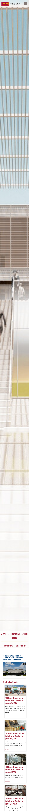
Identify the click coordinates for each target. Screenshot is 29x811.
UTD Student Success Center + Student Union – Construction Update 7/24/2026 (14, 736)
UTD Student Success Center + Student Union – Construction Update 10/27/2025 (14, 801)
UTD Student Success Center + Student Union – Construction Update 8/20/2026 (14, 701)
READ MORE (7, 715)
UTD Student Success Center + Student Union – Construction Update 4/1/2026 (14, 769)
